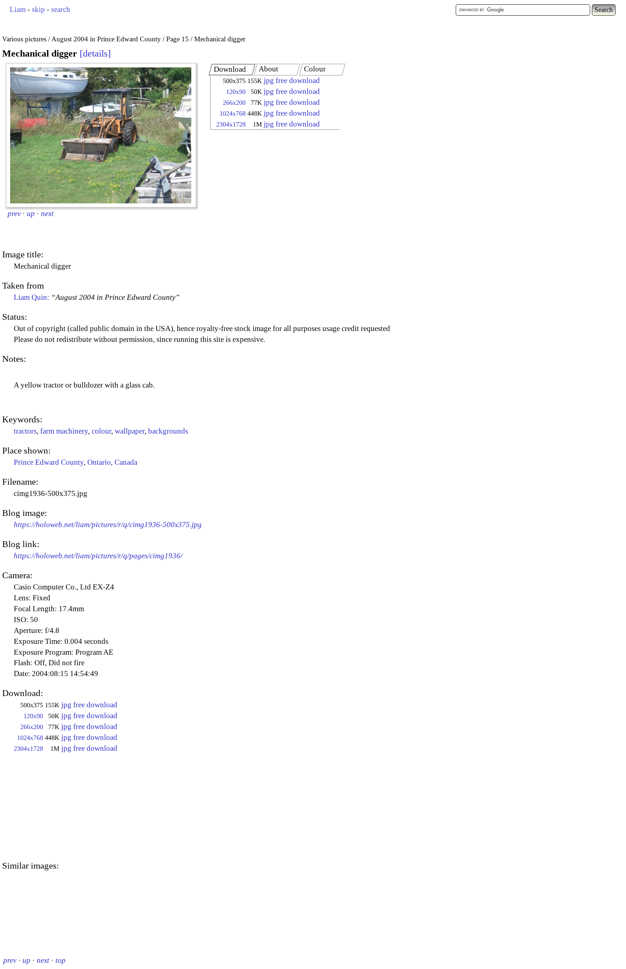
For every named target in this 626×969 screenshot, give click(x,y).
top (60, 960)
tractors (25, 431)
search (60, 9)
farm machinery (64, 431)
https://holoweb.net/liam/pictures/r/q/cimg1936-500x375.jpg (108, 524)
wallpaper (130, 431)
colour (101, 431)
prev (14, 213)
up (31, 213)
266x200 (234, 102)
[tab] (232, 69)
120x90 (236, 91)
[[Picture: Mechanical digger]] (101, 135)
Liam (18, 9)
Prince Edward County (49, 462)
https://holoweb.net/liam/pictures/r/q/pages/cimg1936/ (98, 555)
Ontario (99, 462)
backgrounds (168, 431)
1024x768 (233, 113)
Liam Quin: (97, 297)
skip (38, 9)
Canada (125, 462)
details (95, 53)
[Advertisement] (269, 190)
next (47, 213)
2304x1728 (231, 124)
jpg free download (292, 80)
